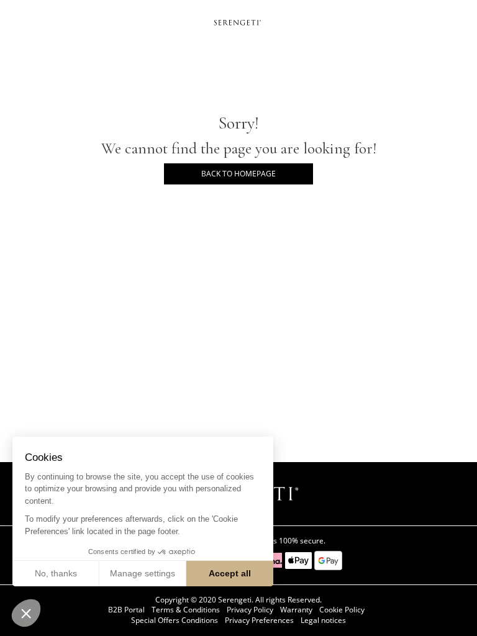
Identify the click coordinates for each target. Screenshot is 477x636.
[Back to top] (461, 610)
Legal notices (323, 620)
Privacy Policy (250, 610)
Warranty (296, 610)
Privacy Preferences (259, 620)
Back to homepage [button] (238, 173)
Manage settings (142, 573)
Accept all (230, 573)
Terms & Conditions (186, 610)
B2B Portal (126, 610)
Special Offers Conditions (174, 620)
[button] (26, 613)
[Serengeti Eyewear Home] (238, 21)
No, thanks (56, 573)
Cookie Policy (342, 610)
